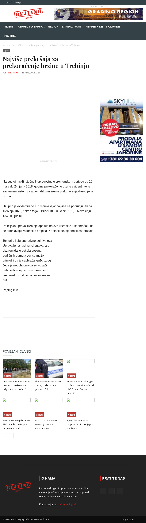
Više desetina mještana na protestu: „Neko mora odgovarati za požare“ (16, 385)
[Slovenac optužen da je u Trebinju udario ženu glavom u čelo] (49, 368)
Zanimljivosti (72, 26)
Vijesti (9, 26)
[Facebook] (128, 2)
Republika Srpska (31, 26)
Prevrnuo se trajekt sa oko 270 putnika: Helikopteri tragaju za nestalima (17, 424)
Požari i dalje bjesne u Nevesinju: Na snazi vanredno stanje (46, 424)
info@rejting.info (68, 504)
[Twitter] (134, 2)
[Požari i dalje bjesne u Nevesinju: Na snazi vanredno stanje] (49, 407)
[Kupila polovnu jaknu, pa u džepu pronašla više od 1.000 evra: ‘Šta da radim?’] (81, 368)
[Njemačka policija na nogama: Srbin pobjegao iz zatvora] (81, 407)
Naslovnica (8, 45)
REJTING (13, 72)
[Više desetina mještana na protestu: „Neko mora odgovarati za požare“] (17, 368)
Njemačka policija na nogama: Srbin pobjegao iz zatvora (80, 424)
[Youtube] (140, 2)
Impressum (128, 519)
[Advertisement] (48, 169)
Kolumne (113, 26)
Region (53, 26)
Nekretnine (94, 26)
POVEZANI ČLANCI (17, 351)
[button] (138, 26)
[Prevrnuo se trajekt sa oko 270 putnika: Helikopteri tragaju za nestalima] (17, 407)
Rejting (10, 35)
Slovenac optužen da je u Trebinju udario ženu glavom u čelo (48, 385)
